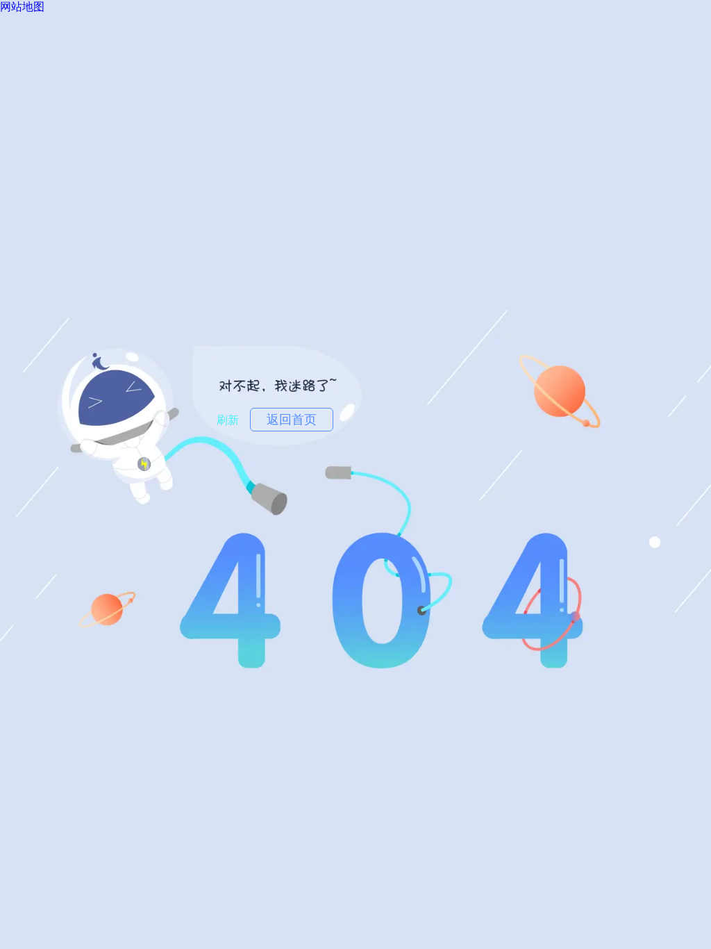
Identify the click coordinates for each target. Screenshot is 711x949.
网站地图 (22, 7)
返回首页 (292, 420)
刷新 (228, 420)
